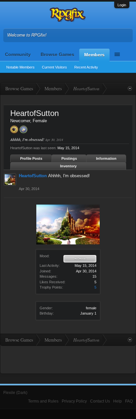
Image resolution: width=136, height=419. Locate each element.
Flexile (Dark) (15, 392)
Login (122, 5)
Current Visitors (54, 67)
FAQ (129, 401)
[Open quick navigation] (130, 88)
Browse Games (57, 54)
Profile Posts (31, 158)
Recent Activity (86, 67)
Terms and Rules (43, 401)
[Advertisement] (68, 359)
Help (117, 401)
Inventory (68, 166)
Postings (69, 158)
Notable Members (20, 67)
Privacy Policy (74, 401)
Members (94, 54)
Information (106, 158)
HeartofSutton (33, 175)
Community (18, 54)
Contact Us (100, 401)
